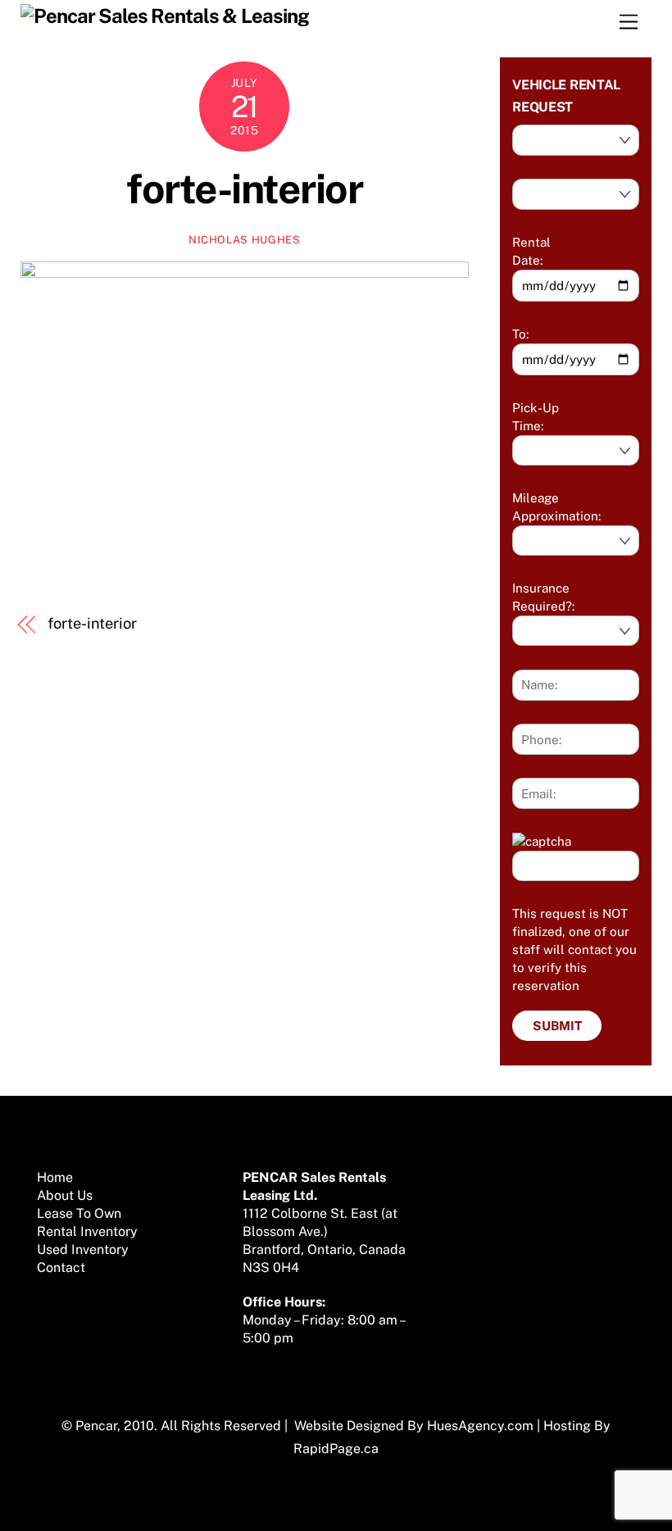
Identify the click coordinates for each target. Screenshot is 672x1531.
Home (55, 1177)
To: (520, 334)
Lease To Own (79, 1213)
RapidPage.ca (336, 1448)
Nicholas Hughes (244, 240)
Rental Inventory (87, 1231)
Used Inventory (83, 1249)
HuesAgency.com (480, 1425)
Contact (61, 1267)
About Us (65, 1195)
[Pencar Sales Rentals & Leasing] (164, 15)
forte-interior (244, 188)
